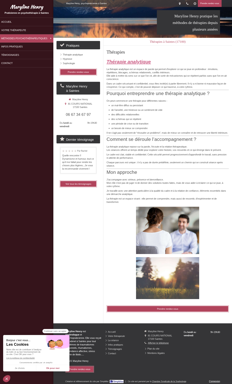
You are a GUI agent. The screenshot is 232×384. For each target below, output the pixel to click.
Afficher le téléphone (158, 343)
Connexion (214, 381)
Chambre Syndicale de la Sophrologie (169, 381)
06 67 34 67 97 (78, 114)
